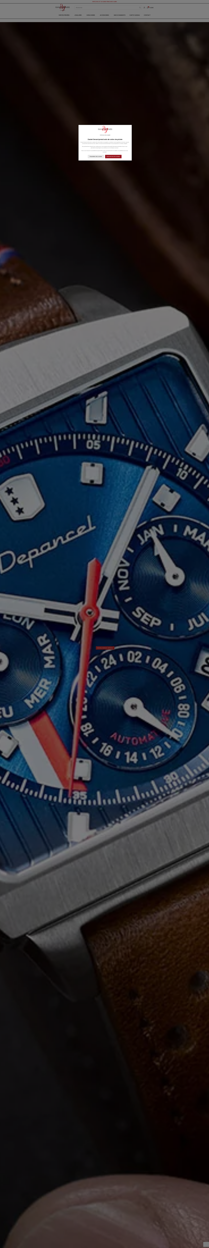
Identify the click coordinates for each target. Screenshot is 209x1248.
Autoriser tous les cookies (113, 156)
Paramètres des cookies (96, 156)
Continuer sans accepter (105, 135)
